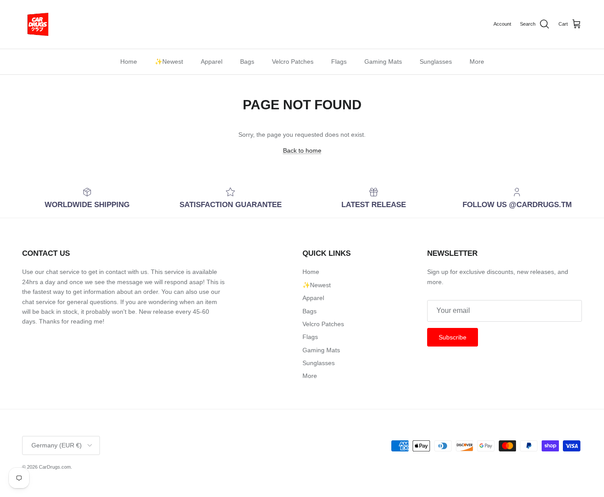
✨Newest (169, 61)
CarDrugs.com (55, 467)
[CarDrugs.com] (37, 24)
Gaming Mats (383, 61)
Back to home (302, 150)
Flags (339, 61)
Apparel (211, 61)
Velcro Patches (292, 61)
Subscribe (452, 337)
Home (128, 61)
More (477, 61)
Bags (247, 61)
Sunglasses (436, 61)
